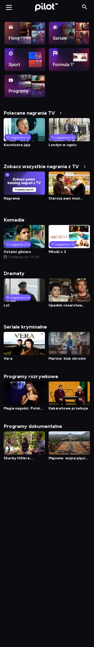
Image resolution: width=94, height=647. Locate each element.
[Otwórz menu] (9, 7)
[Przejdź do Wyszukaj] (84, 7)
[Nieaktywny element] (25, 33)
